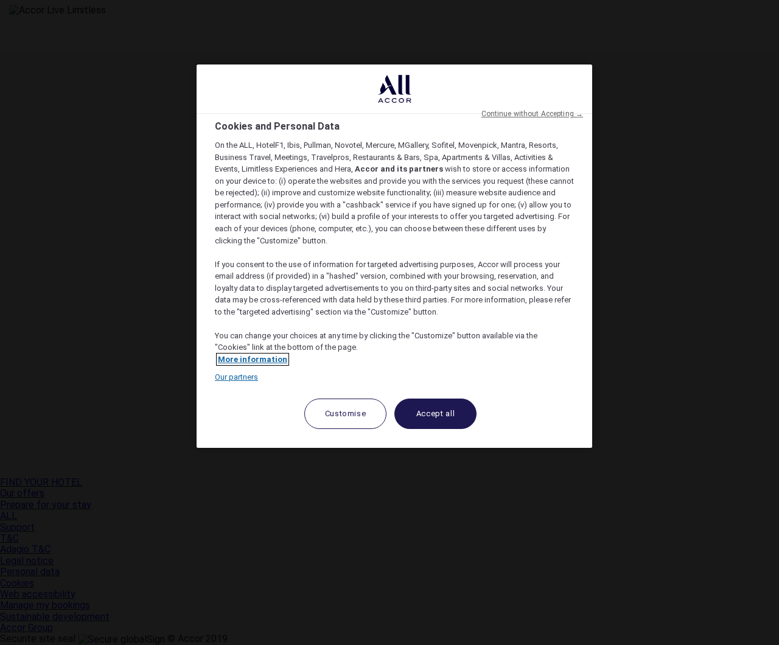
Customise (345, 413)
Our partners (236, 377)
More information (252, 359)
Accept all (435, 413)
